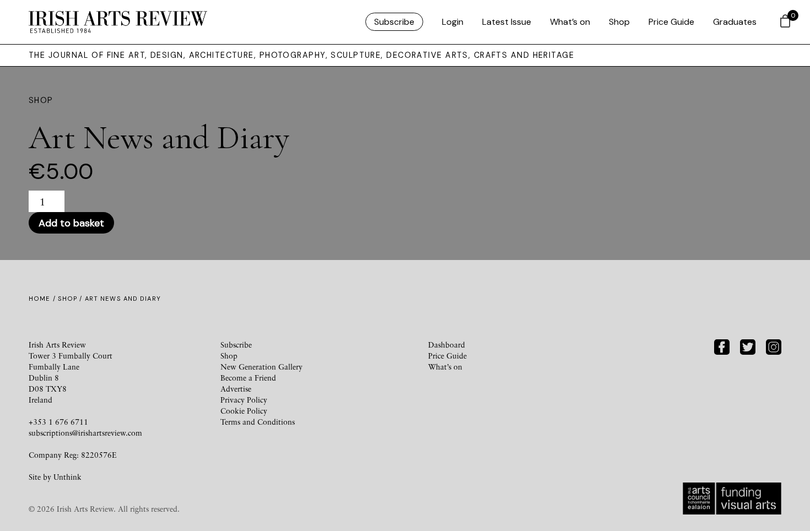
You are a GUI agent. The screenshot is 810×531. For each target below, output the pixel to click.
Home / (43, 298)
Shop (619, 22)
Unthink (67, 476)
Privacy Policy (243, 399)
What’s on (570, 22)
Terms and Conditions (257, 421)
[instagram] (773, 345)
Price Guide (671, 22)
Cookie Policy (243, 410)
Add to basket (71, 223)
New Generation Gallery (261, 366)
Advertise (235, 388)
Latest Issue (506, 22)
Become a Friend (248, 377)
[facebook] (722, 345)
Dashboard (446, 344)
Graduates (735, 22)
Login (452, 22)
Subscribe (394, 22)
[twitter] (747, 345)
